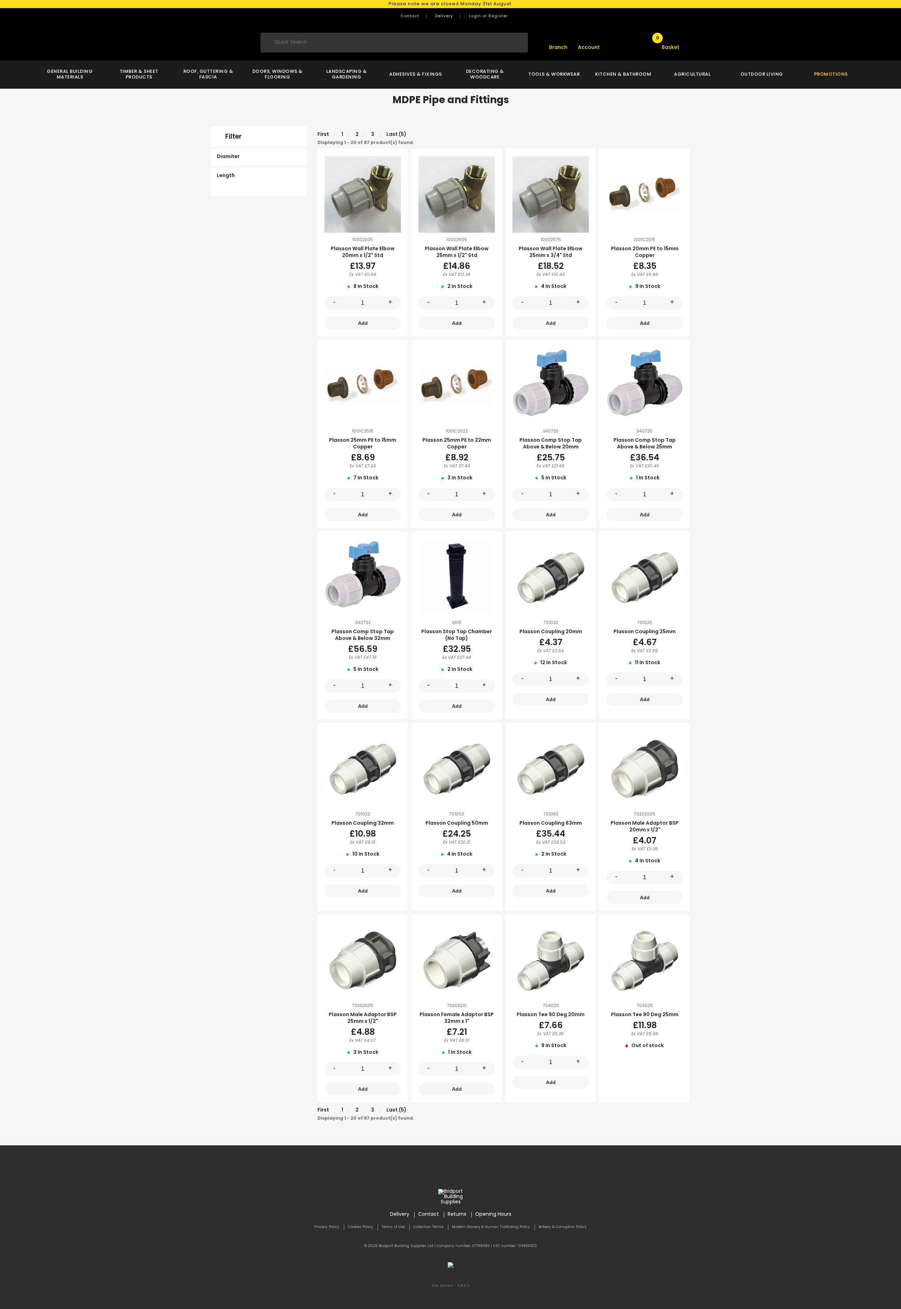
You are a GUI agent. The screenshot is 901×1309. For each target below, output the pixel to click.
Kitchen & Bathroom (623, 74)
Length (226, 175)
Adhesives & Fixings (415, 74)
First (323, 134)
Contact (410, 16)
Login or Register (488, 16)
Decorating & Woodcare (485, 74)
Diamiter (228, 156)
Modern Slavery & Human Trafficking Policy (491, 1227)
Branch (558, 47)
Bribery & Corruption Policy (562, 1227)
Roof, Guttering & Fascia (208, 74)
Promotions (831, 74)
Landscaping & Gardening (346, 74)
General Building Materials (70, 74)
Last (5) (396, 134)
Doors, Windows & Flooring (277, 74)
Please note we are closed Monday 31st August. (451, 4)
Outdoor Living (762, 74)
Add (363, 323)
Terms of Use (393, 1227)
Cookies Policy (360, 1227)
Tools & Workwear (554, 74)
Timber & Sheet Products (139, 74)
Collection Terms (428, 1227)
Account (589, 47)
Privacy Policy (326, 1227)
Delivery (444, 16)
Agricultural (692, 74)
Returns (457, 1214)
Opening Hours (493, 1214)
